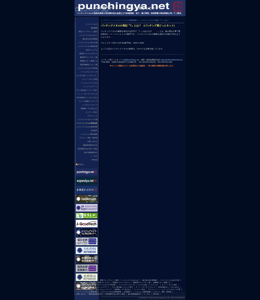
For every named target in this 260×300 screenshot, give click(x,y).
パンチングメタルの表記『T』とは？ (154, 20)
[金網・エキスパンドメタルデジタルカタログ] (87, 211)
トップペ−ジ (106, 20)
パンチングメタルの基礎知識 (125, 20)
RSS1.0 (80, 164)
